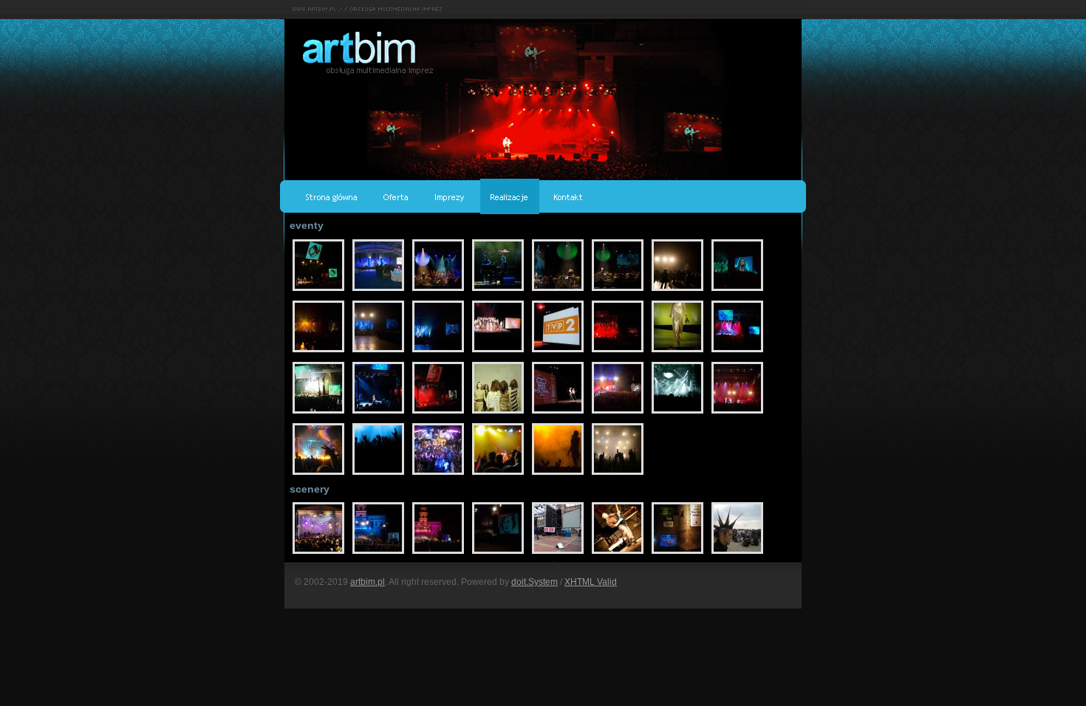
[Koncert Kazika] (737, 413)
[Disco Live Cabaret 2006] (439, 475)
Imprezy (450, 196)
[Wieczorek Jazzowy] (499, 475)
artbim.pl (367, 582)
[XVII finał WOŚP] (319, 554)
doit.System (534, 582)
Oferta (396, 196)
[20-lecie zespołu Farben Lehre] (619, 554)
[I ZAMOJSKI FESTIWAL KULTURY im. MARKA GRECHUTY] (379, 554)
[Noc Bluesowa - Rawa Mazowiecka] (678, 554)
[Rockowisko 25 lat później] (319, 291)
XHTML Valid (590, 582)
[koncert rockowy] (737, 554)
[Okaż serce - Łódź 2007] (678, 291)
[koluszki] (379, 291)
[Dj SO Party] (379, 475)
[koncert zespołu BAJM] (619, 413)
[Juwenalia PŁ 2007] (319, 475)
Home (332, 196)
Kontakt (568, 196)
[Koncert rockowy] (559, 475)
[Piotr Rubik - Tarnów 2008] (439, 291)
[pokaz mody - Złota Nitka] (678, 352)
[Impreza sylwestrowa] (617, 475)
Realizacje (509, 196)
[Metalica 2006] (678, 413)
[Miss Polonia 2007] (499, 352)
